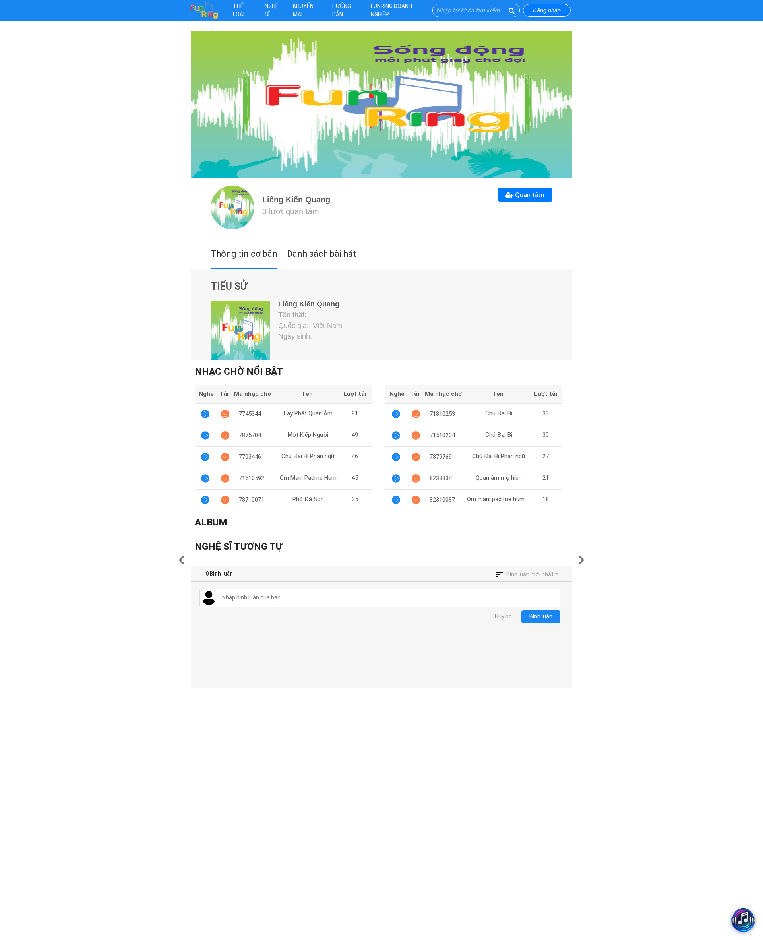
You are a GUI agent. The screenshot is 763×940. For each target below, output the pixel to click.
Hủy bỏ (503, 616)
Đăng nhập (547, 10)
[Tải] (225, 414)
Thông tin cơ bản (244, 254)
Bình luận (540, 616)
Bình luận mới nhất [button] (530, 574)
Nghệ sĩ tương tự (239, 546)
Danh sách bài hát (321, 254)
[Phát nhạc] (205, 414)
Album (211, 522)
